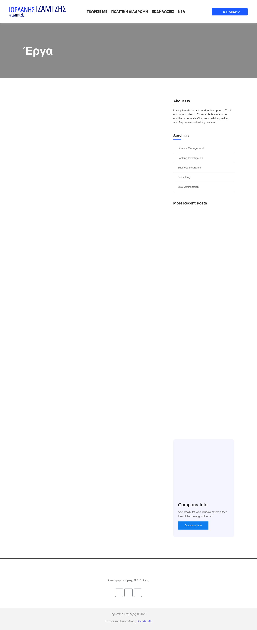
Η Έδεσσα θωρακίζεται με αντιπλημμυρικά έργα (74, 201)
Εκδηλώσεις (163, 12)
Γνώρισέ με (97, 12)
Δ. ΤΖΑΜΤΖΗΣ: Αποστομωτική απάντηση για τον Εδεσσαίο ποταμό (202, 376)
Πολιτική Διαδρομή (129, 12)
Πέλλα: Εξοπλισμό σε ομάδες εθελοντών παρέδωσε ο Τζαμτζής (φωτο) (203, 316)
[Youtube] (138, 593)
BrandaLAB (144, 621)
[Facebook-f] (119, 593)
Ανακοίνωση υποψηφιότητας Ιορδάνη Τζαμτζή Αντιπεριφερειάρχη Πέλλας (200, 256)
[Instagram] (128, 593)
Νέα (181, 12)
